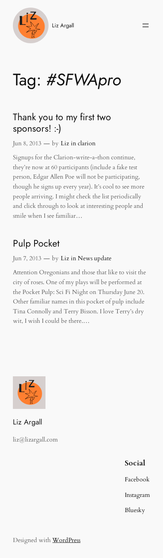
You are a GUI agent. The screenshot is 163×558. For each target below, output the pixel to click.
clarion (87, 143)
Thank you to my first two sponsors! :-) (62, 123)
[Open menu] (145, 25)
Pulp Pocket (36, 243)
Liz (65, 143)
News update (94, 258)
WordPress (66, 540)
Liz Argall (63, 25)
